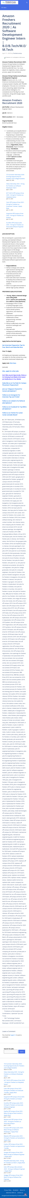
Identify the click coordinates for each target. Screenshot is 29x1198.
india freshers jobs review (10, 718)
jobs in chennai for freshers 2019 (16, 794)
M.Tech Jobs (16, 427)
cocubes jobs (6, 448)
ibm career (18, 513)
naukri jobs (18, 885)
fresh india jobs (18, 462)
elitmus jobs (6, 460)
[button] (27, 2)
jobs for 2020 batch (16, 744)
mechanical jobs (7, 846)
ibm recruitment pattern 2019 (15, 679)
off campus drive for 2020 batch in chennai (14, 911)
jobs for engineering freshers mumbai (14, 763)
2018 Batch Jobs (20, 419)
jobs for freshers (7, 765)
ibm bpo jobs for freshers (15, 510)
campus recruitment (16, 446)
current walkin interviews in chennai (13, 458)
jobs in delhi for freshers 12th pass (12, 796)
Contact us (20, 1192)
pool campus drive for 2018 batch (12, 944)
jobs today (11, 811)
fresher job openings (19, 465)
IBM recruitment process (9, 682)
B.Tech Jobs (16, 422)
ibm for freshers (18, 536)
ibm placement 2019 (17, 656)
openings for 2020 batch (13, 939)
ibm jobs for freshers (15, 572)
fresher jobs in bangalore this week (13, 467)
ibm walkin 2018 (14, 694)
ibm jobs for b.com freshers (17, 551)
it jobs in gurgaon (13, 730)
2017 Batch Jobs (9, 419)
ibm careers (17, 515)
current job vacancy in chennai (16, 455)
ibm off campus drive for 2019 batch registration (12, 644)
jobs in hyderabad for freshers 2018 (13, 801)
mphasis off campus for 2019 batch (13, 873)
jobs (8, 744)
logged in (13, 1035)
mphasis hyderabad (17, 856)
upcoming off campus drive (14, 989)
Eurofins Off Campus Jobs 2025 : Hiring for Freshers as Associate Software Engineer (15, 225)
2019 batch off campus (11, 431)
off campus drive (11, 889)
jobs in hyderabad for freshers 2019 (13, 803)
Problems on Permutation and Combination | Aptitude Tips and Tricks (12, 1013)
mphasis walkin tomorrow (15, 880)
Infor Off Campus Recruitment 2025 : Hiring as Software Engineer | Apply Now (14, 1169)
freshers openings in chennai (11, 470)
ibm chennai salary (18, 522)
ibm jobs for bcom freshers (10, 558)
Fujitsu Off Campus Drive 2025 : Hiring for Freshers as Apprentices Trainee (14, 1146)
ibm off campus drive (12, 606)
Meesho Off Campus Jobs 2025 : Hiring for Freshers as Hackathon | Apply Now (14, 1138)
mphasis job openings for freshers (12, 858)
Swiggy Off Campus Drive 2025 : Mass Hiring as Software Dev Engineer (13, 1177)
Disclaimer (15, 1190)
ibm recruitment (7, 658)
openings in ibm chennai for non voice (13, 942)
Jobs (10, 427)
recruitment (19, 956)
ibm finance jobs (7, 536)
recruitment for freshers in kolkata (12, 959)
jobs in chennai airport (18, 787)
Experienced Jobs (7, 424)
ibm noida (9, 601)
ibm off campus (18, 601)
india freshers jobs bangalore (17, 715)
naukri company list (17, 882)
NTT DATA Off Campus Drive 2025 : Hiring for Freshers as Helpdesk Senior (15, 195)
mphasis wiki (6, 882)
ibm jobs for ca (12, 563)
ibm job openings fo (15, 546)
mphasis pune (6, 875)
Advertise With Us (11, 1192)
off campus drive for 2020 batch (16, 904)
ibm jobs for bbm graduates (11, 553)
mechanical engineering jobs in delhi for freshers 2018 (13, 837)
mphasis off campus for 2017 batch (13, 870)
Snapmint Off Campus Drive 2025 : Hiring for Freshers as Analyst (14, 215)
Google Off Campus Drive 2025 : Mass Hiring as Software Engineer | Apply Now (14, 1154)
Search (22, 1051)
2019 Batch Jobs (7, 422)
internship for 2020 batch (16, 722)
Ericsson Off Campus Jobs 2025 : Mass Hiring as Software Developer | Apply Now (14, 1130)
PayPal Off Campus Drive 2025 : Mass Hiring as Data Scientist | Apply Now (13, 1113)
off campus (15, 887)
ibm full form (11, 541)
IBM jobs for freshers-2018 (14, 594)
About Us (22, 1190)
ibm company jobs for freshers (11, 524)
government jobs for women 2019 (12, 484)
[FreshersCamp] (9, 2)
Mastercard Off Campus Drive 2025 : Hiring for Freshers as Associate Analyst (13, 1121)
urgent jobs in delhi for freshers (16, 999)
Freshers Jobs (17, 424)
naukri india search (8, 885)
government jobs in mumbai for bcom (14, 489)
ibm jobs (19, 548)
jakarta (21, 734)
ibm (14, 498)
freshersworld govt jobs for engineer (13, 472)
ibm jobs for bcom (18, 555)
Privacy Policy (7, 1190)
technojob (15, 987)
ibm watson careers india (14, 703)
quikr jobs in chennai (14, 954)
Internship (5, 427)
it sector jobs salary (12, 734)
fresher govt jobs (7, 465)
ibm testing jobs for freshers (11, 691)
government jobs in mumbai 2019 (12, 486)
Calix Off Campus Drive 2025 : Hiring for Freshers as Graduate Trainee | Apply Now (13, 1090)
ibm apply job (14, 501)
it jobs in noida (10, 732)
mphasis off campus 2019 (10, 861)
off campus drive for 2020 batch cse (13, 906)
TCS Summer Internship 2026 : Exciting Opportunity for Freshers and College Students (15, 176)
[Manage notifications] (25, 1194)
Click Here (13, 363)
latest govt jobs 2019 (12, 818)
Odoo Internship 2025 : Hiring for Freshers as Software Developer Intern (15, 186)
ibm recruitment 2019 (13, 663)
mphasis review (16, 877)
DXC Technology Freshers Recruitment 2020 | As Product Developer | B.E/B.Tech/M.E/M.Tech (13, 1020)
